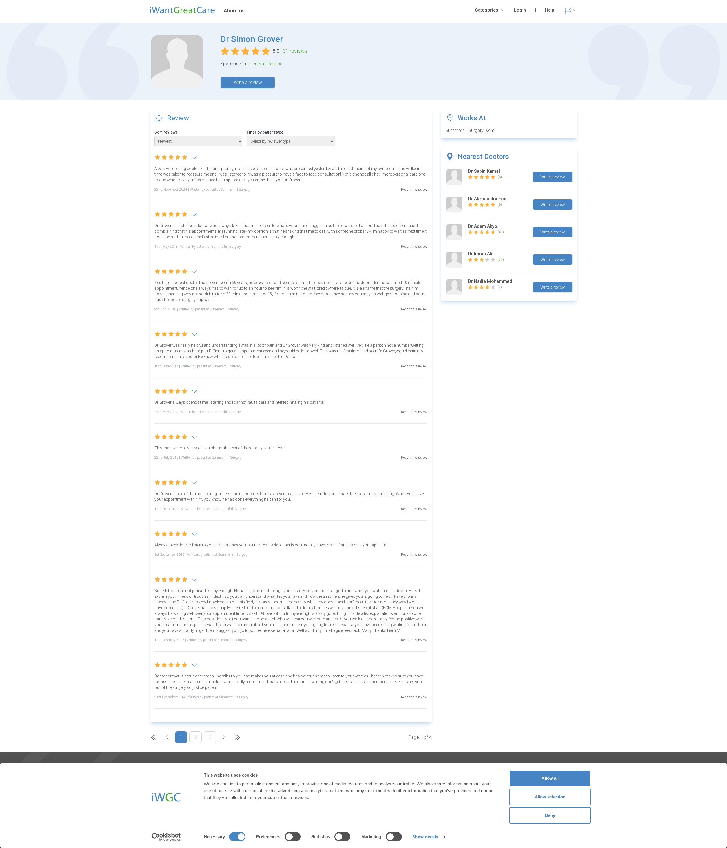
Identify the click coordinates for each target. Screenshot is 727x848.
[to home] (182, 12)
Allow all (550, 778)
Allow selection (550, 796)
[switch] (293, 836)
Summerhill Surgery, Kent (469, 130)
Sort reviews (166, 132)
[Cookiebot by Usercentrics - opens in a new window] (166, 837)
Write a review (248, 82)
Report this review (414, 190)
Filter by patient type (265, 132)
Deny (550, 815)
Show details (425, 836)
